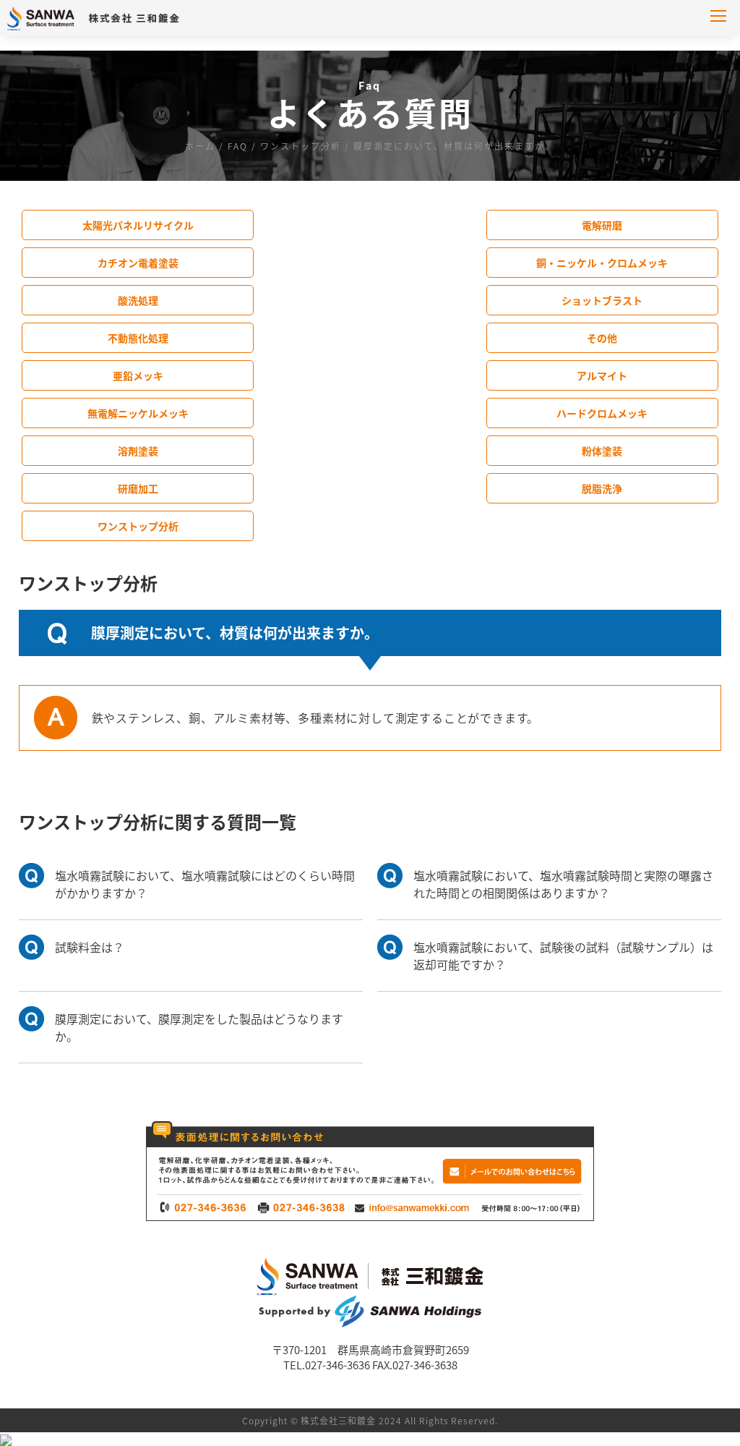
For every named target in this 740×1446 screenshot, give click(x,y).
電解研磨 (602, 225)
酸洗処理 (138, 300)
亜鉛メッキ (138, 375)
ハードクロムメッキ (602, 413)
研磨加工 (138, 488)
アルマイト (602, 375)
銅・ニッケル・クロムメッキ (602, 262)
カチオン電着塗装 (138, 262)
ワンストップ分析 (138, 526)
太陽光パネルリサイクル (138, 225)
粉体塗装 (602, 450)
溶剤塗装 (138, 450)
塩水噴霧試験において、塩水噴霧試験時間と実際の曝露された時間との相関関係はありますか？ (563, 884)
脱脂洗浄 (602, 488)
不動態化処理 (138, 338)
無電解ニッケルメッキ (138, 413)
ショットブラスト (602, 300)
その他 (602, 338)
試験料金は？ (89, 947)
